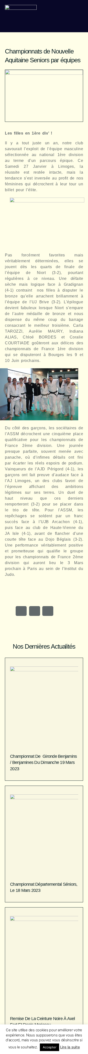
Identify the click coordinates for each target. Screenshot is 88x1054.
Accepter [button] (49, 1047)
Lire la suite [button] (70, 1047)
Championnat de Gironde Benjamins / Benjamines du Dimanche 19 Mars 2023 (43, 762)
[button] (21, 611)
